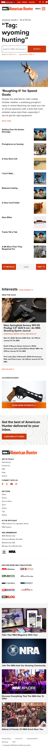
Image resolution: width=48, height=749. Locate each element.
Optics (4, 508)
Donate (32, 2)
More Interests (25, 290)
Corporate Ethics (32, 739)
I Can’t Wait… (8, 173)
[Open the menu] (43, 8)
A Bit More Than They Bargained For (12, 247)
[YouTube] (47, 2)
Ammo (4, 498)
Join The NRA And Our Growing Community (24, 665)
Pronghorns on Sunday (13, 144)
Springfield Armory (11, 334)
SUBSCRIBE (14, 436)
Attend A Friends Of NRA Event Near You (22, 729)
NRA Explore (7, 527)
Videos (4, 515)
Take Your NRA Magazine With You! (20, 634)
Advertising (6, 462)
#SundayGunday (10, 377)
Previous (9, 266)
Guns (4, 504)
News (4, 121)
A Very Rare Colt (9, 158)
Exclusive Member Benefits (12, 539)
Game (9, 121)
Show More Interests (29, 405)
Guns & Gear (7, 501)
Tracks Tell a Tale (9, 232)
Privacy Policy (6, 739)
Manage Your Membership (12, 546)
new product (31, 334)
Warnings (5, 742)
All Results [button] (10, 54)
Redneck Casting (10, 188)
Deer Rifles (7, 217)
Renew (24, 2)
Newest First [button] (27, 54)
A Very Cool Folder (11, 202)
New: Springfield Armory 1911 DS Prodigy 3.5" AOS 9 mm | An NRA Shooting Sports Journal (22, 327)
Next (42, 266)
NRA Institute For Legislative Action (15, 523)
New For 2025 (9, 295)
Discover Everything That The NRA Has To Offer (23, 697)
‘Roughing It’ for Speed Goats (19, 92)
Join (18, 2)
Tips (3, 511)
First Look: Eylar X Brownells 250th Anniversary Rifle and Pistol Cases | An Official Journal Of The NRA (23, 359)
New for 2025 (7, 369)
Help (3, 472)
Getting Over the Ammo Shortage (13, 130)
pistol (22, 334)
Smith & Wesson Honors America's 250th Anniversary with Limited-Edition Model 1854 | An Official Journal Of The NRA (23, 348)
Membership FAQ (8, 542)
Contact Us (6, 465)
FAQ (3, 469)
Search (36, 49)
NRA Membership (8, 536)
